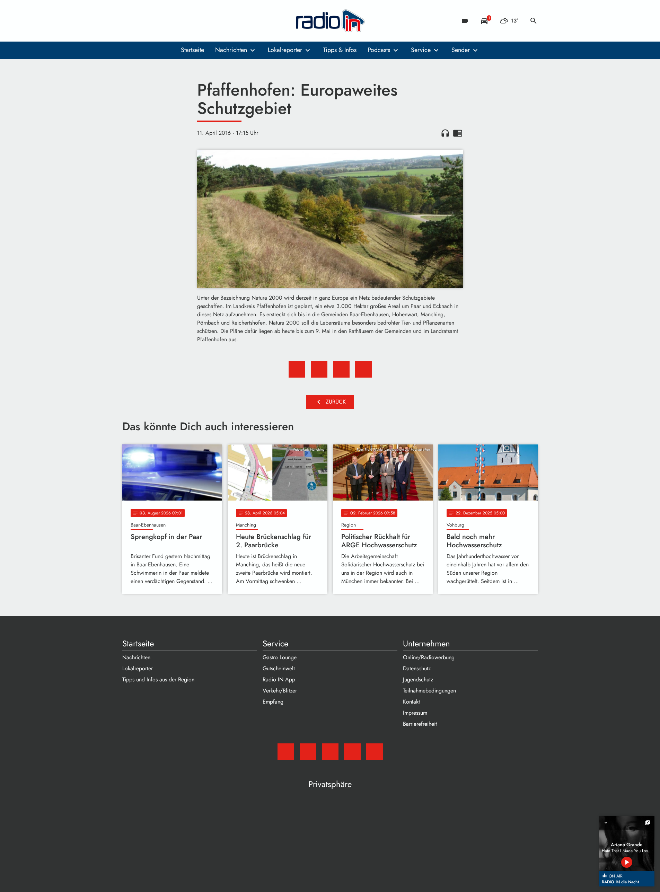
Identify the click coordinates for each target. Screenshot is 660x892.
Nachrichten (231, 49)
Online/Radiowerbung (429, 657)
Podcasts (379, 49)
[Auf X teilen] (319, 369)
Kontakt (411, 702)
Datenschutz (417, 668)
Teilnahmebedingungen (429, 691)
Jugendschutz (418, 679)
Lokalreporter (285, 49)
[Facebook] (143, 21)
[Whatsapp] (171, 21)
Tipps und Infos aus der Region (158, 679)
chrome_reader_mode (458, 133)
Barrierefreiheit (420, 724)
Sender (460, 49)
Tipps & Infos (340, 49)
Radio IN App (279, 679)
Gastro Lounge (280, 657)
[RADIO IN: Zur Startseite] (330, 21)
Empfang (273, 702)
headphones (445, 133)
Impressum (415, 713)
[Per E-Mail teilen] (363, 369)
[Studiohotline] (185, 21)
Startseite (192, 49)
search (533, 21)
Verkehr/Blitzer (280, 691)
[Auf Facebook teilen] (297, 369)
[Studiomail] (129, 21)
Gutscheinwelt (279, 668)
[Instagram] (157, 21)
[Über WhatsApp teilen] (341, 369)
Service (421, 49)
